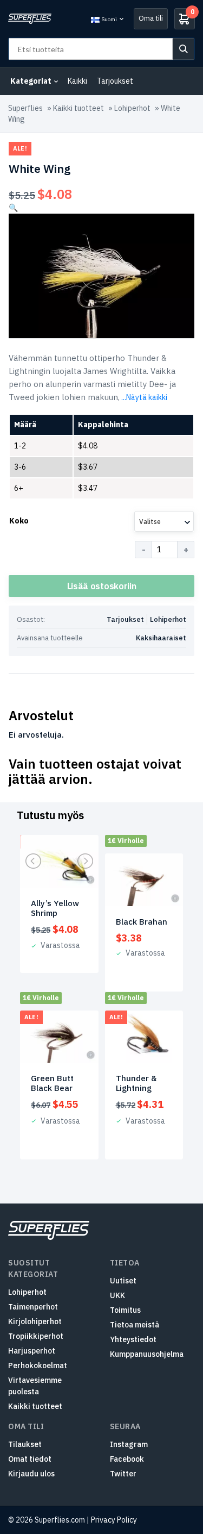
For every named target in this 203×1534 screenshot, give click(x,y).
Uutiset (123, 1281)
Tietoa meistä (134, 1325)
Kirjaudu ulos (31, 1474)
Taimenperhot (33, 1307)
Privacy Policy (114, 1520)
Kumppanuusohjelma (147, 1354)
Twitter (123, 1474)
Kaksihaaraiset (161, 638)
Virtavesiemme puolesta (35, 1385)
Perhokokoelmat (37, 1365)
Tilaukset (25, 1444)
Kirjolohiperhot (35, 1321)
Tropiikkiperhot (35, 1336)
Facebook (127, 1459)
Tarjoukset (115, 81)
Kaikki (77, 81)
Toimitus (125, 1310)
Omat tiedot (29, 1459)
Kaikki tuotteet (78, 108)
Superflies (25, 108)
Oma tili (151, 18)
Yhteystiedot (133, 1339)
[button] (13, 208)
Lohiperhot (132, 108)
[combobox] (164, 521)
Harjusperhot (31, 1351)
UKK (117, 1295)
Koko (19, 521)
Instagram (129, 1444)
